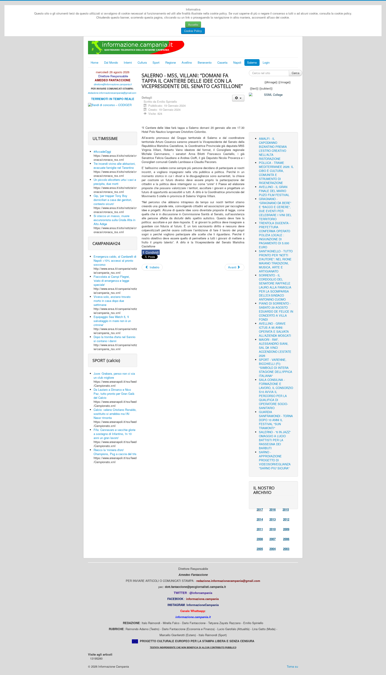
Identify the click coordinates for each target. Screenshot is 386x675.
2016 (272, 509)
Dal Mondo (111, 62)
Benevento (205, 62)
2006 (286, 539)
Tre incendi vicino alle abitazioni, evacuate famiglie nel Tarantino (115, 165)
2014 (260, 519)
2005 (260, 549)
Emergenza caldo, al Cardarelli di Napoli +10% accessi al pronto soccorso (115, 260)
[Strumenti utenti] (238, 98)
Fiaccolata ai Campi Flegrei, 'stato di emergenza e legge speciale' (112, 280)
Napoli (237, 62)
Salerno (252, 62)
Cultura (142, 62)
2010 (272, 529)
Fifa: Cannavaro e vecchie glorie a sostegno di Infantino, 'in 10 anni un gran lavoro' (114, 434)
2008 (260, 539)
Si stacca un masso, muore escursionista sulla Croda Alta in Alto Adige (114, 220)
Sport (156, 62)
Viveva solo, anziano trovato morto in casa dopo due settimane (112, 301)
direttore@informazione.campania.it (113, 84)
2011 (260, 529)
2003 (286, 549)
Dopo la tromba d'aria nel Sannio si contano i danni (114, 339)
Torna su (292, 666)
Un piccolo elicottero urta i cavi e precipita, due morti (115, 182)
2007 (272, 539)
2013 (272, 519)
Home (94, 62)
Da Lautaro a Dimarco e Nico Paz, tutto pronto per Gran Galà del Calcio (114, 393)
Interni (128, 62)
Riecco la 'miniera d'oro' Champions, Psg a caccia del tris (115, 452)
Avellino (187, 62)
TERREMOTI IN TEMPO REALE (112, 99)
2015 (286, 509)
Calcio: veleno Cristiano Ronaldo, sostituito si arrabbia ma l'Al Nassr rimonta (115, 414)
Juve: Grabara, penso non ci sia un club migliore (114, 375)
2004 (272, 549)
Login (266, 62)
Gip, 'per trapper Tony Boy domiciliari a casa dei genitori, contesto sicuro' (113, 200)
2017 (260, 509)
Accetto (193, 24)
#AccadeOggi (102, 151)
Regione (170, 62)
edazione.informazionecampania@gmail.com (112, 92)
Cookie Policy (193, 31)
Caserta (222, 62)
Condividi (151, 252)
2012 (286, 519)
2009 (286, 529)
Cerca (295, 73)
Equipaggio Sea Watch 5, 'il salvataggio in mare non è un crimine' (112, 321)
